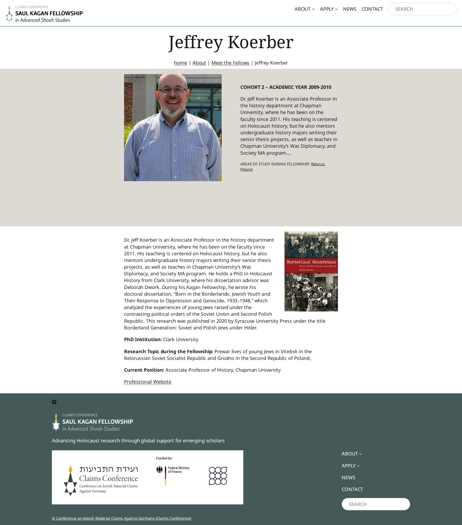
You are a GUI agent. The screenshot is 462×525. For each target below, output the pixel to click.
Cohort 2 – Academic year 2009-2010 (285, 87)
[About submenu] (313, 8)
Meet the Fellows (230, 62)
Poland (246, 169)
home (180, 62)
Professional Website (147, 381)
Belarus (318, 163)
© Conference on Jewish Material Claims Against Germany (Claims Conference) (121, 518)
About (199, 62)
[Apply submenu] (336, 8)
